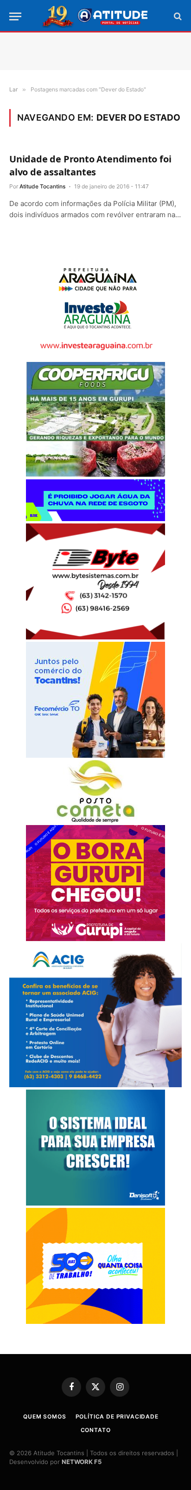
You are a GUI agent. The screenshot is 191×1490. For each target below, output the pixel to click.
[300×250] (95, 1321)
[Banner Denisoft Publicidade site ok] (95, 1203)
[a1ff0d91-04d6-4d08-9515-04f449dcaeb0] (95, 755)
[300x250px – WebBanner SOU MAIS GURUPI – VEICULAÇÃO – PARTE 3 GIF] (95, 938)
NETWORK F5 (82, 1461)
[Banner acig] (95, 1085)
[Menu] (15, 16)
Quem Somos (44, 1416)
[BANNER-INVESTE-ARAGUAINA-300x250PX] (95, 357)
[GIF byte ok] (95, 637)
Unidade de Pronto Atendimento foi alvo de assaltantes (90, 165)
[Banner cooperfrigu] (95, 474)
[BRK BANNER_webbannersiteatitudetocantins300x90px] (95, 518)
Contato (96, 1429)
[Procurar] (177, 16)
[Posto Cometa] (95, 820)
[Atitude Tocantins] (95, 16)
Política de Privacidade (117, 1416)
